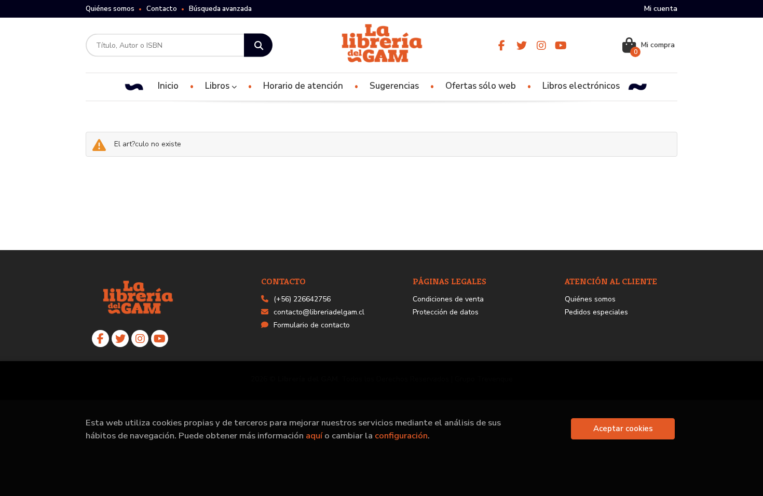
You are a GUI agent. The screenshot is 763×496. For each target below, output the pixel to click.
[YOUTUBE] (560, 45)
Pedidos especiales (596, 312)
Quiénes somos (110, 8)
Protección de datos (446, 312)
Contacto (161, 8)
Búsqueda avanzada (220, 8)
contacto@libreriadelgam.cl (319, 312)
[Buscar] (258, 45)
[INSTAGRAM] (541, 45)
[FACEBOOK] (501, 45)
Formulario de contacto (312, 325)
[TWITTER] (521, 45)
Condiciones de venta (448, 299)
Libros (218, 86)
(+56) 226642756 (302, 299)
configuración (401, 436)
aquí (314, 436)
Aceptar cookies (623, 428)
